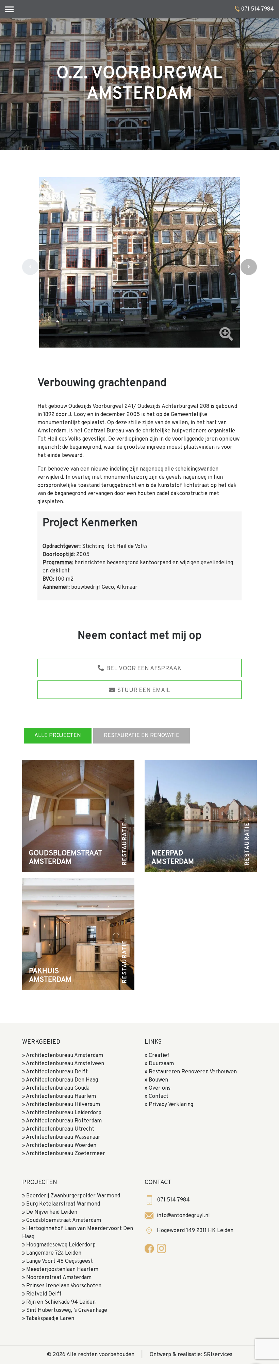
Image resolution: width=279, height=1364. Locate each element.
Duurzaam (161, 1063)
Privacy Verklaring (171, 1104)
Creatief (159, 1055)
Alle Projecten (57, 735)
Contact (158, 1096)
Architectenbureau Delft (57, 1072)
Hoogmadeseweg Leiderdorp (61, 1245)
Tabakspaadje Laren (50, 1318)
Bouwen (158, 1080)
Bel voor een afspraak (143, 669)
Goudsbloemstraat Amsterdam (63, 1220)
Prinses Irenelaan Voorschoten (63, 1286)
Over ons (159, 1088)
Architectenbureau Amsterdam (64, 1055)
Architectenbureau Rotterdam (64, 1121)
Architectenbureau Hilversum (63, 1104)
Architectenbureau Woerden (61, 1145)
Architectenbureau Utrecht (60, 1129)
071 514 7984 (257, 9)
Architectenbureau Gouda (57, 1088)
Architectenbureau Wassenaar (63, 1137)
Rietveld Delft (44, 1294)
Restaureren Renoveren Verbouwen (193, 1072)
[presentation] (30, 267)
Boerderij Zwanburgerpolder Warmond (73, 1196)
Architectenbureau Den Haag (62, 1080)
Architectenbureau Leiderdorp (63, 1112)
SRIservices (217, 1354)
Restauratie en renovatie (141, 735)
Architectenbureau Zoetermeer (65, 1153)
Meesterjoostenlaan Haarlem (62, 1269)
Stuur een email (143, 690)
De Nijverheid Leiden (51, 1212)
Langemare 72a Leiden (53, 1253)
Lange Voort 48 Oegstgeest (59, 1261)
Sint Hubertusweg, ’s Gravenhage (66, 1310)
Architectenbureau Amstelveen (65, 1063)
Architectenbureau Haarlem (61, 1096)
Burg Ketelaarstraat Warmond (63, 1204)
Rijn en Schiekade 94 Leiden (61, 1302)
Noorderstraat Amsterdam (59, 1277)
